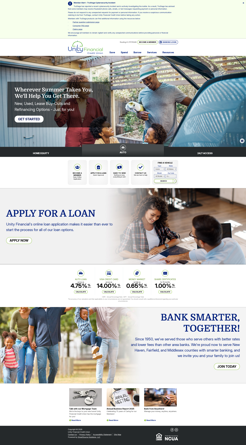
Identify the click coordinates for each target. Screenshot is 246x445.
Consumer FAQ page (81, 26)
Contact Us (72, 435)
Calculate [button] (81, 292)
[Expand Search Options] (174, 181)
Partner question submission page (86, 22)
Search (163, 181)
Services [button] (152, 52)
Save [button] (112, 52)
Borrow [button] (137, 52)
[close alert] (243, 2)
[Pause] (242, 140)
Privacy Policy (85, 435)
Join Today (226, 366)
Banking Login (169, 42)
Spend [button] (124, 52)
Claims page (77, 29)
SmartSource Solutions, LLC (89, 437)
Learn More (68, 119)
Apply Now (19, 240)
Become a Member (147, 42)
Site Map (117, 435)
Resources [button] (168, 52)
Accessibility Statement (102, 435)
